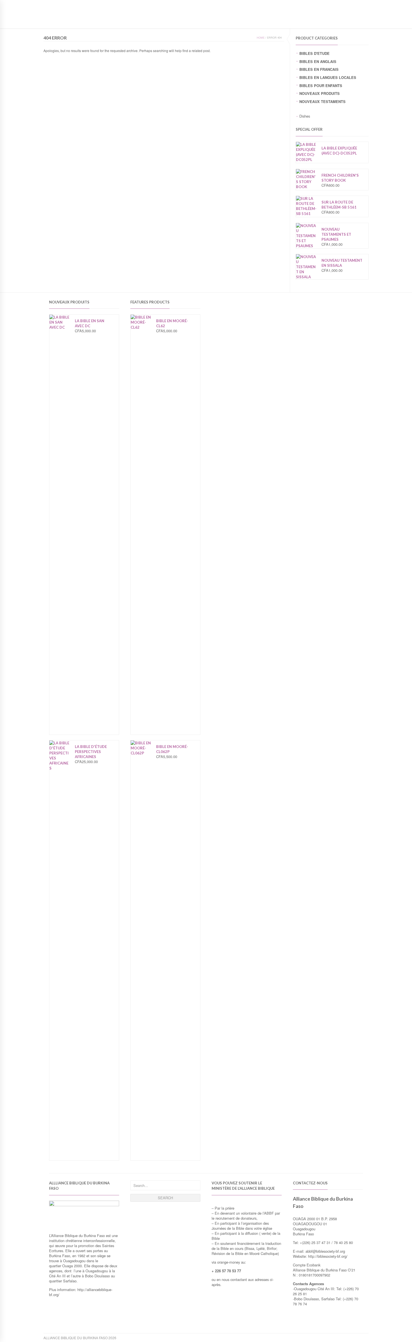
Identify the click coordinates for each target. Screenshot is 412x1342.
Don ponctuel (298, 20)
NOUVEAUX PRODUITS (319, 93)
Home (261, 37)
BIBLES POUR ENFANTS (320, 85)
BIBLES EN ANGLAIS (317, 61)
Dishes (304, 116)
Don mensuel (330, 20)
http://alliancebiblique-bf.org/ (80, 1292)
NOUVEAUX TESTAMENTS (322, 101)
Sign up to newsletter (65, 4)
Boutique (270, 20)
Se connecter (356, 4)
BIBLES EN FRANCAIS (319, 69)
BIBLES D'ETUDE (314, 53)
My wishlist (330, 4)
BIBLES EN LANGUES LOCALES (327, 77)
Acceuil (247, 20)
